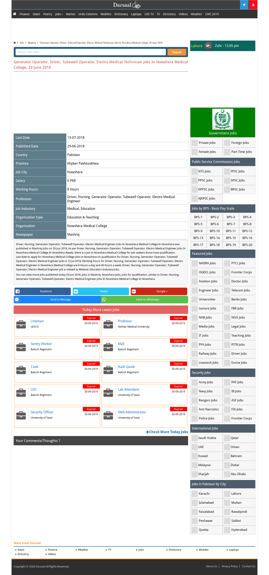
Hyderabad (239, 530)
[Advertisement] (134, 28)
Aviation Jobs (208, 281)
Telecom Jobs (240, 290)
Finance (25, 14)
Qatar (235, 438)
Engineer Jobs (208, 290)
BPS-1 (198, 217)
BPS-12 (247, 231)
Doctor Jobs (239, 281)
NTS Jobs (204, 171)
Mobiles (106, 14)
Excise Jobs (239, 363)
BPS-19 (231, 245)
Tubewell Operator (137, 197)
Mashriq (32, 42)
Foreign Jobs (240, 143)
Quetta (203, 530)
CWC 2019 (212, 14)
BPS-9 (198, 231)
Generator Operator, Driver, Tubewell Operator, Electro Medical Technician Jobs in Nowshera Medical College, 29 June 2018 (101, 42)
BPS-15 (231, 238)
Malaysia (204, 465)
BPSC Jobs (238, 189)
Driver (71, 197)
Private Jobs (207, 143)
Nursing (84, 197)
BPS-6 (215, 224)
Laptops (136, 14)
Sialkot (236, 521)
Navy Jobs (206, 391)
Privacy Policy (230, 566)
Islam (36, 14)
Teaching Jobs (241, 335)
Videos (183, 14)
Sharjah (203, 474)
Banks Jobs (239, 299)
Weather (196, 14)
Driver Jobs (239, 354)
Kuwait (203, 456)
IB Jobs (236, 391)
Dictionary (121, 14)
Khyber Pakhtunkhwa (83, 163)
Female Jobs (207, 152)
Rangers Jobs (208, 400)
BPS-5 (198, 224)
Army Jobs (206, 382)
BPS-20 (247, 245)
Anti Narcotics (209, 409)
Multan (236, 503)
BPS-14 (215, 238)
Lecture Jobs (207, 308)
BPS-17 (198, 245)
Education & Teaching (83, 217)
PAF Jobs (237, 382)
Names (70, 14)
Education (88, 209)
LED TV (149, 14)
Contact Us (248, 566)
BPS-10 (215, 231)
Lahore (236, 494)
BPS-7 (231, 224)
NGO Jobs (238, 317)
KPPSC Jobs (206, 189)
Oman (235, 447)
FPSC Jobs (238, 171)
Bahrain (236, 456)
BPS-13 (198, 238)
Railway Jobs (207, 354)
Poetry (47, 14)
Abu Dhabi (238, 474)
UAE (201, 447)
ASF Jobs (237, 400)
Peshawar (206, 521)
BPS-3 (231, 217)
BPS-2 (215, 217)
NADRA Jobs (207, 263)
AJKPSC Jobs (206, 198)
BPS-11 (231, 231)
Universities (207, 299)
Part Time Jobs (241, 152)
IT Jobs (203, 335)
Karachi (204, 494)
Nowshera (75, 172)
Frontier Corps (241, 272)
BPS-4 (247, 217)
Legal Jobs (238, 326)
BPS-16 (247, 238)
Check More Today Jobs (168, 432)
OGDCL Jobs (207, 272)
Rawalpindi (239, 512)
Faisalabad (206, 512)
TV (158, 14)
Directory (169, 14)
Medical (73, 209)
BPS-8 (247, 224)
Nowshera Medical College (87, 226)
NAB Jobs (205, 317)
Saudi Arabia (207, 438)
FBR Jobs (237, 308)
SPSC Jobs (238, 180)
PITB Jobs (238, 344)
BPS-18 (215, 245)
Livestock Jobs (209, 363)
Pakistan (73, 155)
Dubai (235, 465)
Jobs (58, 14)
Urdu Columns (88, 14)
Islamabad (206, 503)
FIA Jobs (237, 409)
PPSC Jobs (205, 180)
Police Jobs (206, 418)
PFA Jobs (205, 344)
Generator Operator (106, 197)
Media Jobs (207, 326)
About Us (211, 566)
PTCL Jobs (238, 263)
